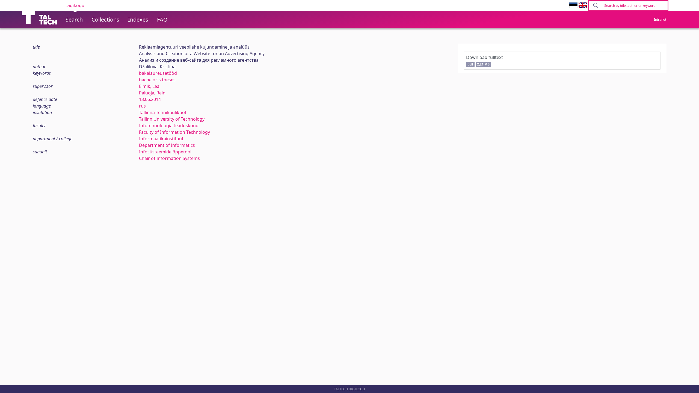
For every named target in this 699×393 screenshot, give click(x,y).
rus (142, 106)
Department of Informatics (167, 145)
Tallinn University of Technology (172, 119)
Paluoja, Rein (152, 93)
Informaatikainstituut (161, 139)
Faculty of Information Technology (174, 132)
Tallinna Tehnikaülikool (162, 112)
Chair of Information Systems (169, 158)
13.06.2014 (150, 99)
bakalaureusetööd (158, 73)
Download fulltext (484, 60)
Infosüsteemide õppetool (165, 152)
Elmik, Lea (149, 86)
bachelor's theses (157, 80)
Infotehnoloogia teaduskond (169, 126)
